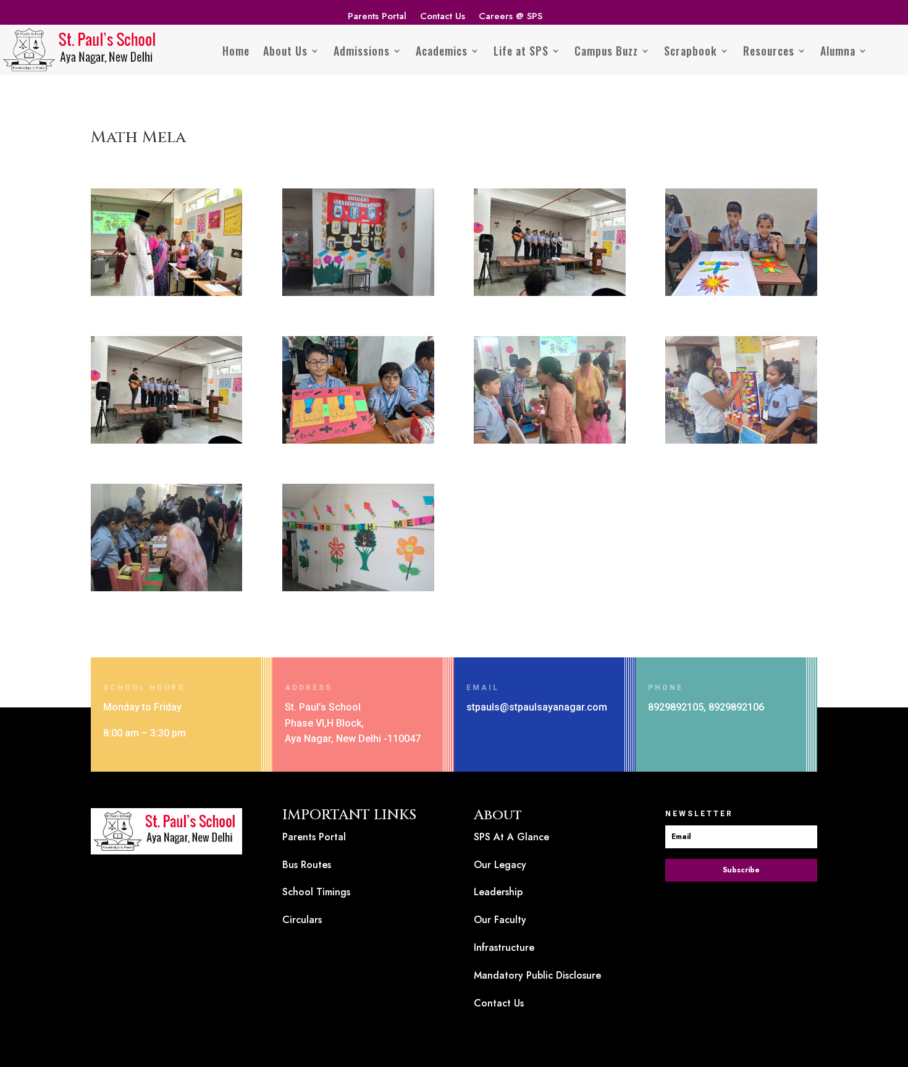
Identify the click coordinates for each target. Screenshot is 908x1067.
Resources (768, 51)
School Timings (316, 892)
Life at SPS (521, 51)
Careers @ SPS (510, 17)
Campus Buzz (606, 51)
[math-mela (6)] (166, 591)
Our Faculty (500, 920)
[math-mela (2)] (549, 296)
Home (236, 51)
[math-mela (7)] (358, 591)
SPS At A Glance (511, 837)
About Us (285, 51)
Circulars (302, 920)
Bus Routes (306, 865)
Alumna (837, 51)
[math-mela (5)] (741, 443)
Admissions (362, 51)
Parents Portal (377, 17)
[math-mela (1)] (166, 296)
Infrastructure (504, 947)
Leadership (498, 892)
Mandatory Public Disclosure (537, 975)
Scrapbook (690, 51)
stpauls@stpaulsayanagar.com (536, 707)
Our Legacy (500, 865)
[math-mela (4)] (549, 443)
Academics (442, 51)
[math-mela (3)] (166, 443)
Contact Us (442, 17)
